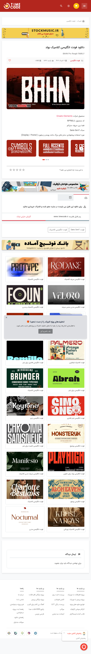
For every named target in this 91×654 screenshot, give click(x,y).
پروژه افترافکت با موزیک (76, 594)
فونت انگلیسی (75, 60)
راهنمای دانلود (19, 617)
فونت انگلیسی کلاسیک (58, 229)
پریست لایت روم (58, 594)
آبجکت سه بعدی (58, 614)
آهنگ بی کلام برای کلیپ (35, 604)
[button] (81, 149)
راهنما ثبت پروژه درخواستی (18, 611)
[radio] (23, 171)
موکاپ (62, 609)
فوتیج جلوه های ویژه (77, 604)
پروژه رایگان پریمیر (37, 599)
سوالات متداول (19, 622)
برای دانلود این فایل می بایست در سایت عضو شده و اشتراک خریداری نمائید (54, 206)
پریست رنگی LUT (58, 604)
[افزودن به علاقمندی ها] (10, 60)
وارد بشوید (59, 563)
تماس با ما (20, 599)
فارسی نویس (39, 614)
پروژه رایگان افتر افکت (36, 594)
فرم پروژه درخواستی (17, 604)
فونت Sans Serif (77, 229)
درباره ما (21, 594)
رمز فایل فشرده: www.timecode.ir (67, 216)
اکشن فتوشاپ (59, 599)
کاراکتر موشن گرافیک (77, 609)
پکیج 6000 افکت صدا (36, 609)
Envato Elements (64, 116)
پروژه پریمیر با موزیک (77, 599)
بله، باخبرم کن (45, 331)
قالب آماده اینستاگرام (77, 614)
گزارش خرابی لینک (24, 216)
